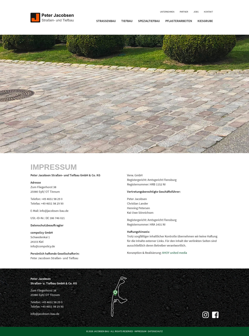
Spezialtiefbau (149, 21)
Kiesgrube (205, 21)
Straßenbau (106, 21)
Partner (184, 11)
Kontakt (208, 11)
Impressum (140, 331)
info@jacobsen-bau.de (44, 314)
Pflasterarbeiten (178, 21)
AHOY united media (174, 253)
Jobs (196, 11)
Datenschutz (155, 331)
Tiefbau (127, 21)
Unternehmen (167, 11)
